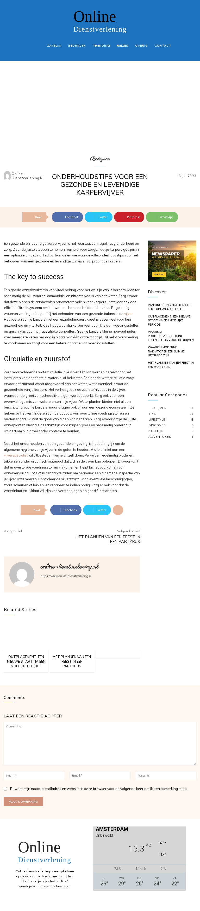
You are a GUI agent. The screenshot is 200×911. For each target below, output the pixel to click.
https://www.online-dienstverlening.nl (66, 576)
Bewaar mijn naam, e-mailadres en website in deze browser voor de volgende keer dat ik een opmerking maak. (99, 789)
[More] (118, 510)
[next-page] (159, 381)
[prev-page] (151, 381)
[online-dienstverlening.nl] (7, 176)
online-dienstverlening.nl (27, 176)
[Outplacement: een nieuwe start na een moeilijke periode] (26, 635)
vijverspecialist (16, 455)
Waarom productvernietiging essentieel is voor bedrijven (171, 336)
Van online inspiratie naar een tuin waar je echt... (169, 307)
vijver (128, 313)
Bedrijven (100, 159)
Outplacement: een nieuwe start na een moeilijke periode (26, 661)
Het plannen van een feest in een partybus (108, 539)
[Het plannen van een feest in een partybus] (72, 635)
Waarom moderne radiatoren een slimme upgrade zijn (166, 351)
